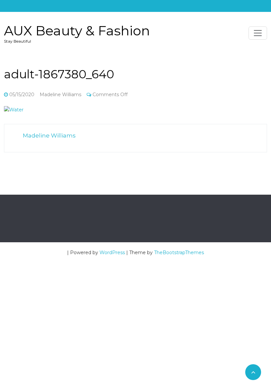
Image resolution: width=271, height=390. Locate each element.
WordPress (112, 252)
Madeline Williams (60, 95)
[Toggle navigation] (258, 33)
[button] (13, 109)
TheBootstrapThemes (179, 252)
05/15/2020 (21, 95)
